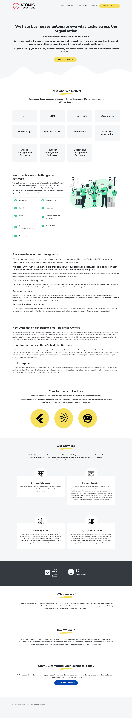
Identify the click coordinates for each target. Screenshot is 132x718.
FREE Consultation (109, 6)
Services (78, 6)
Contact (94, 6)
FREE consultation (64, 59)
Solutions (69, 6)
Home (62, 6)
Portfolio (86, 6)
